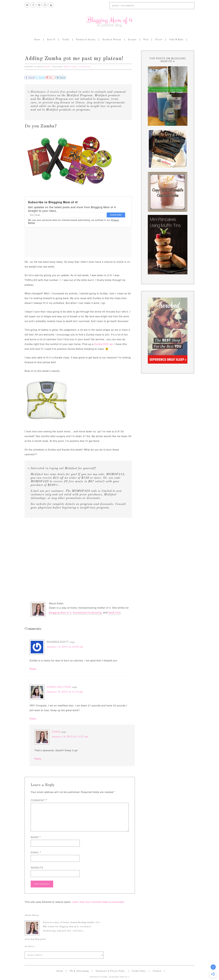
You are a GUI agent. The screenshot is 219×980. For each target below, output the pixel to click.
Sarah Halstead (59, 687)
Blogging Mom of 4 (109, 21)
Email (36, 852)
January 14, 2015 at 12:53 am (65, 647)
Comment (39, 800)
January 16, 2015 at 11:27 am (70, 737)
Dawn (56, 731)
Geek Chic (114, 612)
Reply (32, 668)
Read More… (79, 931)
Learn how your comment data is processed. (98, 902)
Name (36, 837)
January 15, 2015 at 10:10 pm (65, 692)
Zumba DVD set (103, 344)
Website (37, 867)
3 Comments (84, 67)
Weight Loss (70, 67)
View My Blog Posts (35, 939)
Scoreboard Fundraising (87, 612)
